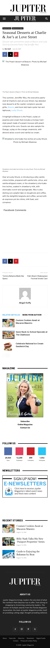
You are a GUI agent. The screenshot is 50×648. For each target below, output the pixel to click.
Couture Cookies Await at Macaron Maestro (30, 527)
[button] (4, 18)
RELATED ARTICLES (11, 315)
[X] (10, 54)
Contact (15, 641)
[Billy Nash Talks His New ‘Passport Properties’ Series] (8, 541)
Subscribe (12, 638)
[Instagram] (21, 629)
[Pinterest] (16, 54)
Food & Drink (7, 28)
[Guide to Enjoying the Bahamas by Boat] (8, 554)
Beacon (11, 107)
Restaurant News (18, 28)
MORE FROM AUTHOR (32, 315)
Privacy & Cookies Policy (29, 641)
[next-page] (7, 355)
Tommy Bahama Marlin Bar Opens (13, 277)
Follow (19, 448)
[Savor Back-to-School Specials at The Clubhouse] (8, 335)
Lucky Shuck (16, 110)
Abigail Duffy (25, 303)
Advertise (21, 638)
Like (8, 448)
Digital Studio (40, 638)
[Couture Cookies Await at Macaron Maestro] (8, 323)
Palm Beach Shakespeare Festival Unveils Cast (37, 277)
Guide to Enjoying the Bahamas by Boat (28, 553)
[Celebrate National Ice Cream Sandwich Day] (8, 346)
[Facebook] (4, 54)
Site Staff (8, 49)
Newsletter (30, 638)
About (5, 638)
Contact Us (25, 427)
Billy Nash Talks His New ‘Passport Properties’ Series (31, 540)
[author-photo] (25, 299)
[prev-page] (3, 355)
